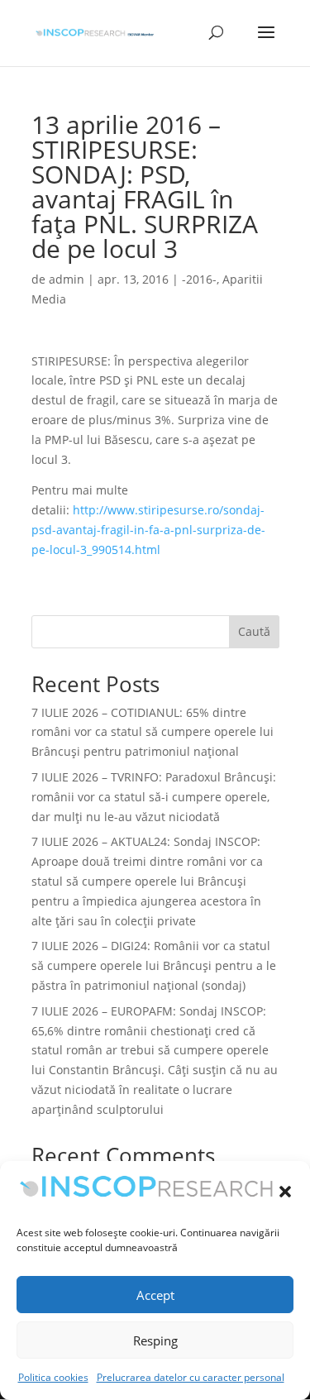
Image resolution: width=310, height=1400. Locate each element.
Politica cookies (53, 1377)
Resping (155, 1340)
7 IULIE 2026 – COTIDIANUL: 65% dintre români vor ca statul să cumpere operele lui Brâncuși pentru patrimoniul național (152, 732)
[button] (285, 1191)
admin (66, 279)
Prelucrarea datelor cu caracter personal (190, 1377)
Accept (155, 1295)
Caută (254, 631)
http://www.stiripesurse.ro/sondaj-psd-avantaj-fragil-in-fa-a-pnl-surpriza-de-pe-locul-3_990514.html (148, 529)
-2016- (199, 279)
